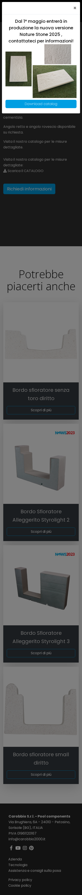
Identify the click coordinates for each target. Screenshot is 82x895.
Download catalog (41, 103)
